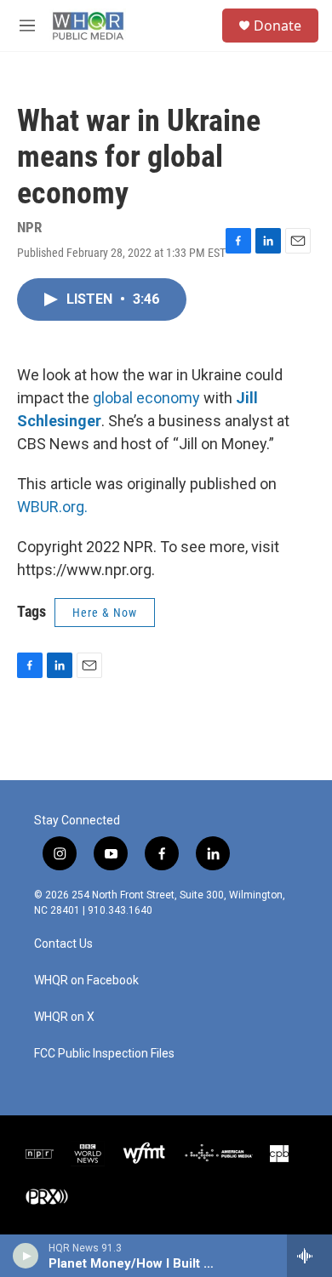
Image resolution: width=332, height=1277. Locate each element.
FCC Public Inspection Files (104, 1053)
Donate (277, 25)
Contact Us (63, 944)
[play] (26, 1255)
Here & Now (104, 612)
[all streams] (309, 1255)
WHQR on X (64, 1017)
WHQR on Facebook (86, 980)
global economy (146, 398)
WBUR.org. (52, 507)
